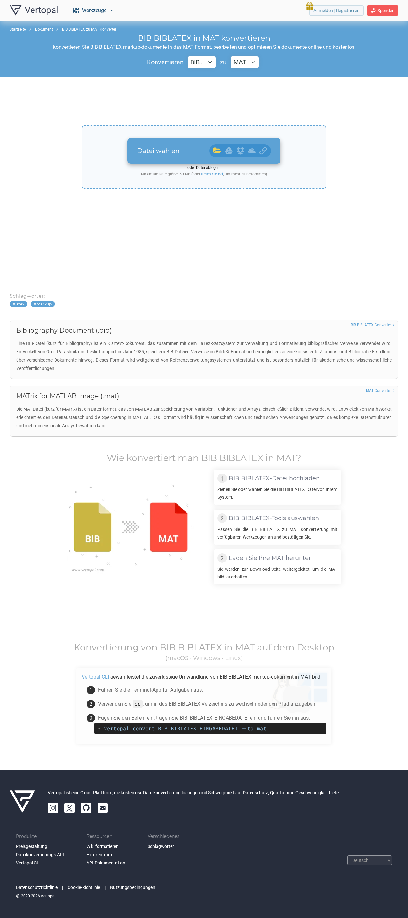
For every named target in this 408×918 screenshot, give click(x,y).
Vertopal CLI (28, 862)
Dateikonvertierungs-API (40, 854)
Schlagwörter (161, 846)
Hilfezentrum (99, 854)
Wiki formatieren (102, 846)
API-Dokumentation (105, 862)
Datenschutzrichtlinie (37, 887)
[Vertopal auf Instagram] (53, 808)
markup (44, 304)
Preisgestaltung (31, 846)
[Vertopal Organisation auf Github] (86, 808)
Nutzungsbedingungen (132, 887)
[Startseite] (22, 801)
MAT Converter (378, 390)
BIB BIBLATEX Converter (371, 325)
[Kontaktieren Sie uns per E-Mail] (103, 808)
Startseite (18, 29)
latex (19, 304)
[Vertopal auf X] (69, 808)
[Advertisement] (204, 101)
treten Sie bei (212, 174)
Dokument (44, 29)
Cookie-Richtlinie (84, 887)
